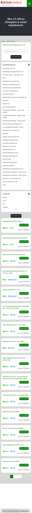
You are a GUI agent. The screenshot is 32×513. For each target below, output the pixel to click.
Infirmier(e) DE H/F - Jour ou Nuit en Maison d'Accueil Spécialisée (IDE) (15, 378)
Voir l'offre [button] (24, 225)
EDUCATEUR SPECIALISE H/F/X (14, 255)
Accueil (3, 41)
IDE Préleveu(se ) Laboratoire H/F (13, 75)
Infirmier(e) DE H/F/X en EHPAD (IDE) (16, 395)
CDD (4, 201)
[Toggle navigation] (29, 3)
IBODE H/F (6, 104)
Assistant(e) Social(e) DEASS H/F (13, 71)
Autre (4, 185)
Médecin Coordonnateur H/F (11, 84)
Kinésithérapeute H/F (9, 149)
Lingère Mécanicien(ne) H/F (11, 137)
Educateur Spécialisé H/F (10, 156)
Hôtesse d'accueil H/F (9, 146)
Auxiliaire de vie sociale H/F (11, 130)
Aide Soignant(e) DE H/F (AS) (13, 445)
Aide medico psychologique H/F (12, 124)
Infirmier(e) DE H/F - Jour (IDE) (13, 341)
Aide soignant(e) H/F (9, 107)
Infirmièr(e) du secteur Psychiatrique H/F (15, 97)
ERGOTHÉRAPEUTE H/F (10, 153)
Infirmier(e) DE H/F (8, 94)
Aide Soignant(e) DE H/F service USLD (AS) (14, 359)
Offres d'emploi (11, 41)
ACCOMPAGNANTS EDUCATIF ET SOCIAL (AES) (15, 272)
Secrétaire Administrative (10, 91)
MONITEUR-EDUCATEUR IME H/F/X (15, 238)
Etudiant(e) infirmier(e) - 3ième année (14, 121)
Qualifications (9, 64)
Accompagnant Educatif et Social (13, 127)
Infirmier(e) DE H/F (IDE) (11, 412)
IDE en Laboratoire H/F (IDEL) (13, 428)
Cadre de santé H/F (9, 165)
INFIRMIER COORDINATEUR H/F (13, 169)
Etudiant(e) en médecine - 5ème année (14, 175)
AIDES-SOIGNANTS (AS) (11, 290)
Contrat (6, 194)
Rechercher (16, 57)
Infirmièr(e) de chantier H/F (11, 81)
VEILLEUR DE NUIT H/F (10, 181)
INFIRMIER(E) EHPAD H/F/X (12, 221)
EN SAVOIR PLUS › (24, 511)
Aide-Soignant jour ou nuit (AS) (14, 325)
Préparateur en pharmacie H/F (12, 88)
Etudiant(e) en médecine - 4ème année (14, 172)
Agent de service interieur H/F (12, 178)
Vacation (5, 207)
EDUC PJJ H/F (7, 159)
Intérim (5, 197)
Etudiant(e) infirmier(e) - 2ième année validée (14, 116)
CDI (4, 204)
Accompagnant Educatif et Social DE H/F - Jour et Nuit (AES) (16, 307)
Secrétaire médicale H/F (10, 143)
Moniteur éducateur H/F (10, 162)
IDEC (4, 78)
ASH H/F (5, 133)
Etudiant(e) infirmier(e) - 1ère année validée (13, 111)
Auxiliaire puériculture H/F (10, 140)
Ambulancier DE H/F (9, 68)
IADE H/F (5, 100)
